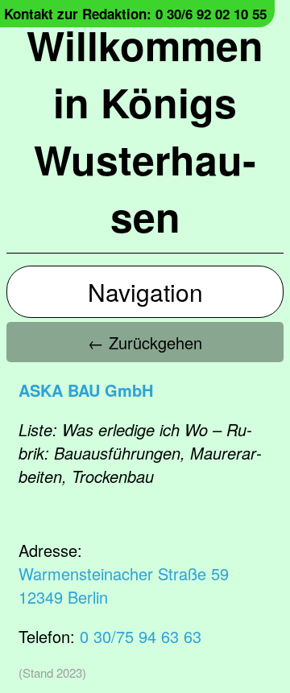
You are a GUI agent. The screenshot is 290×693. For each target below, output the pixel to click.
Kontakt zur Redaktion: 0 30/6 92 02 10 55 (135, 13)
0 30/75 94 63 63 (140, 636)
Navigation (145, 291)
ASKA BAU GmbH (86, 390)
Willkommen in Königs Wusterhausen (145, 130)
